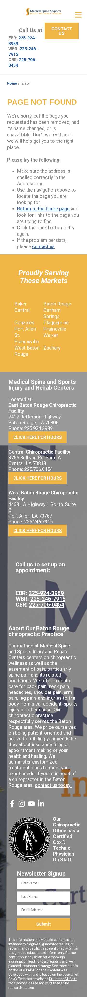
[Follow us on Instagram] (21, 806)
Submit (43, 924)
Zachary (52, 348)
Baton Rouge (57, 304)
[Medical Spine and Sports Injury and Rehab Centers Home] (43, 12)
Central (22, 310)
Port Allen (25, 329)
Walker (51, 335)
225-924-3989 (46, 593)
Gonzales (24, 323)
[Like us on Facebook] (12, 806)
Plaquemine (56, 323)
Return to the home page (43, 209)
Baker (20, 304)
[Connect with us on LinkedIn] (41, 806)
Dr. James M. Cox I (63, 979)
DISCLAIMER (28, 970)
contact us (43, 246)
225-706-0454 (46, 604)
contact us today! (53, 785)
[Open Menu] (78, 15)
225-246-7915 (47, 598)
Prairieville (55, 329)
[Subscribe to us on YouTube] (31, 806)
